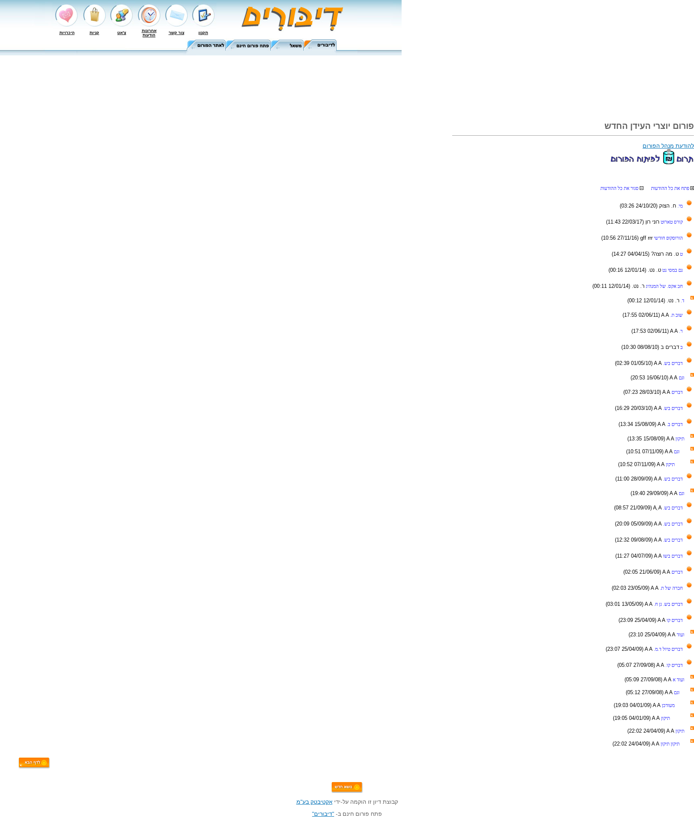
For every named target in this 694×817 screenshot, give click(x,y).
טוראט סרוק (671, 222)
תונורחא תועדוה (149, 33)
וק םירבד (674, 620)
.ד (682, 301)
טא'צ (121, 33)
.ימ (679, 206)
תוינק (94, 33)
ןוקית (679, 439)
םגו (681, 378)
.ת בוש (676, 315)
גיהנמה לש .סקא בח (664, 286)
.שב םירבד (672, 363)
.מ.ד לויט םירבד (668, 649)
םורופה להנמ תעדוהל (668, 146)
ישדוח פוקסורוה (668, 238)
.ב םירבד (674, 424)
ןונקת (203, 33)
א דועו (678, 680)
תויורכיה (67, 33)
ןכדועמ (668, 705)
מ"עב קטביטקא (314, 802)
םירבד (676, 392)
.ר (680, 331)
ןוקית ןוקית (669, 744)
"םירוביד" (323, 814)
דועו (680, 635)
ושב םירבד (672, 556)
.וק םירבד (673, 665)
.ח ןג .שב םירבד (668, 604)
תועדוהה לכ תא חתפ (670, 188)
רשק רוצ (176, 33)
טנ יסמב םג (672, 270)
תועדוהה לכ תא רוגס (620, 188)
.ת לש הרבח (671, 588)
